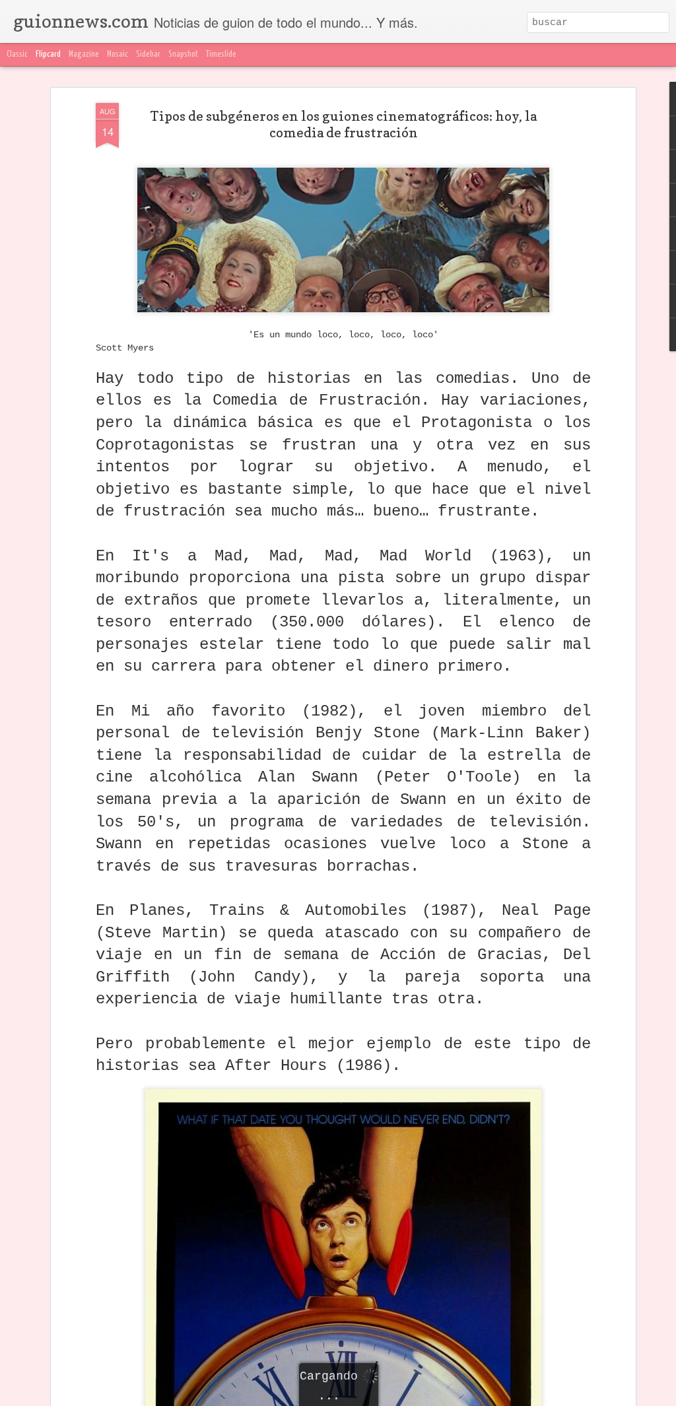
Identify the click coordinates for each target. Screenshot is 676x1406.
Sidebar (148, 54)
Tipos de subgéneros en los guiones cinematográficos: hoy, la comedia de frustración (344, 124)
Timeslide (221, 54)
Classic (17, 54)
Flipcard (48, 54)
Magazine (84, 54)
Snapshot (183, 54)
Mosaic (117, 54)
